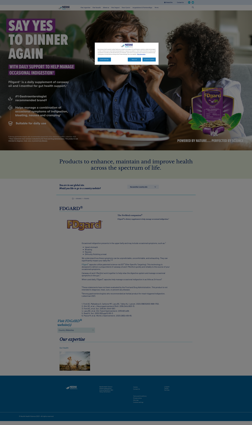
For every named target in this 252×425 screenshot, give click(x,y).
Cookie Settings (104, 59)
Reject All (134, 59)
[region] (127, 54)
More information (141, 54)
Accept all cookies (149, 59)
